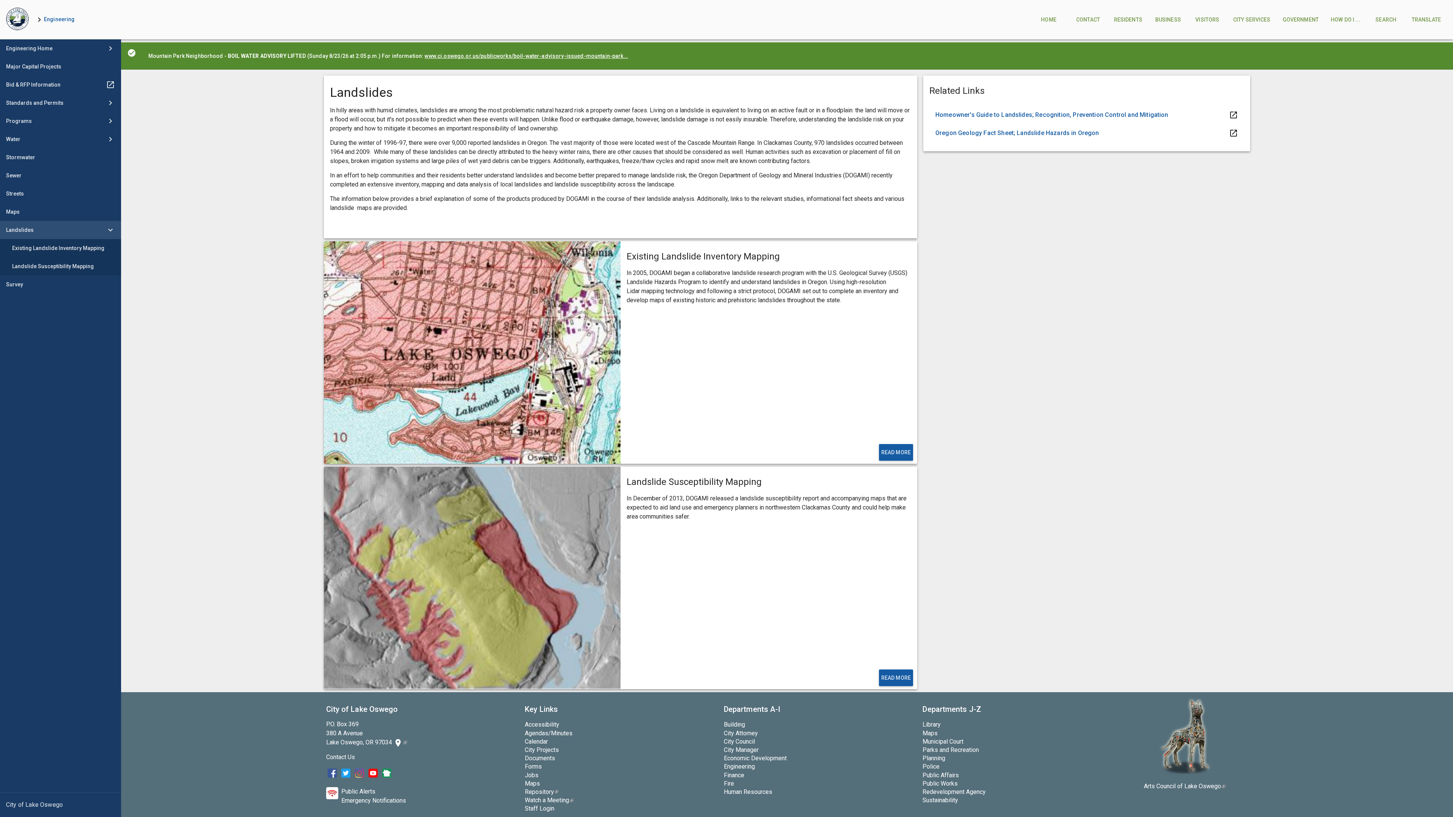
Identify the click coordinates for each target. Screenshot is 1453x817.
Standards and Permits (35, 103)
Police (931, 766)
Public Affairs (941, 775)
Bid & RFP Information (33, 85)
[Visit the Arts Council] (1185, 771)
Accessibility (542, 724)
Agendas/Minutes (548, 733)
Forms (533, 766)
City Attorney (741, 733)
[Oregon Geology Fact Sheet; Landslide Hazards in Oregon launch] (1086, 133)
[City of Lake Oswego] (60, 805)
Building (734, 724)
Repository (541, 791)
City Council (739, 741)
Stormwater (20, 157)
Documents (540, 758)
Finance (734, 775)
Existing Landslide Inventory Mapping (58, 248)
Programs (19, 121)
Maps (13, 212)
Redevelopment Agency (954, 791)
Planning (934, 758)
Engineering (59, 19)
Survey (14, 284)
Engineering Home (29, 48)
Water (13, 139)
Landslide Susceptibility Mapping (53, 266)
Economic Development (755, 758)
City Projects (542, 749)
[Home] (17, 20)
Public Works (940, 783)
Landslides (20, 230)
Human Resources (748, 791)
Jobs (531, 775)
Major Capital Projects (33, 67)
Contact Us (340, 757)
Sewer (14, 175)
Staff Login (539, 808)
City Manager (741, 749)
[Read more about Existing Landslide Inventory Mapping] (472, 352)
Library (932, 724)
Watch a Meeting (549, 800)
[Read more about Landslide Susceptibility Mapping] (472, 578)
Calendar (536, 741)
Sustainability (940, 800)
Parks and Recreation (951, 749)
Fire (729, 783)
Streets (15, 194)
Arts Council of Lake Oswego (1185, 786)
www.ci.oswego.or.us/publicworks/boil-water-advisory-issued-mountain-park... (526, 56)
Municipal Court (943, 741)
